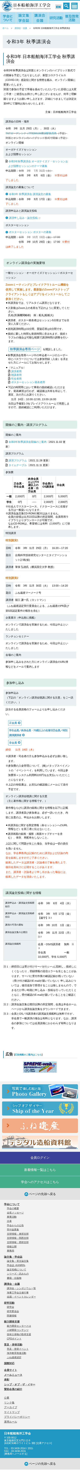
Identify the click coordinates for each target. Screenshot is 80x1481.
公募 (6, 1397)
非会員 (13, 742)
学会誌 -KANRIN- (16, 1265)
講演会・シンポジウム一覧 (21, 1288)
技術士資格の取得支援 (19, 1334)
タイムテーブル (18, 465)
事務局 (10, 1250)
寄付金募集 (13, 1229)
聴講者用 (16, 374)
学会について (12, 1204)
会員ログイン (40, 1157)
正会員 (13, 722)
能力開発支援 (12, 1321)
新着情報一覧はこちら (40, 1170)
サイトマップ (12, 1412)
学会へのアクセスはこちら (40, 1182)
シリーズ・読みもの (18, 1273)
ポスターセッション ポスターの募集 (30, 232)
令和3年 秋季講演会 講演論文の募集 (30, 194)
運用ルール (10, 1421)
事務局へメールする (16, 1453)
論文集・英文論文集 (18, 1261)
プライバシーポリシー (17, 1416)
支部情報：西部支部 (18, 1242)
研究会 (10, 1307)
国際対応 (9, 1363)
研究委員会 (13, 1311)
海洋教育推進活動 (16, 1353)
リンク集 (9, 1402)
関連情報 (12, 1315)
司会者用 (16, 378)
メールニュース (13, 1374)
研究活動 (9, 1302)
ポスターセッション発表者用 (28, 382)
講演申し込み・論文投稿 (23, 217)
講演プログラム (18, 460)
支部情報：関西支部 (18, 1238)
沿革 (9, 1221)
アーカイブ (10, 1407)
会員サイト (10, 1370)
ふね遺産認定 (14, 1357)
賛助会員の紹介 (13, 1389)
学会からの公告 (15, 1225)
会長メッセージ (15, 1212)
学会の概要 (13, 1208)
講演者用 (16, 371)
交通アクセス (44, 1443)
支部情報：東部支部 (18, 1233)
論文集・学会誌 (13, 1256)
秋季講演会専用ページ (24, 349)
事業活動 (12, 1216)
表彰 (6, 1379)
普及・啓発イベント (18, 1349)
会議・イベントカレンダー (21, 1296)
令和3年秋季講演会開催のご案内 (28, 441)
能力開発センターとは (19, 1326)
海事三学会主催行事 (18, 1292)
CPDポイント (14, 1338)
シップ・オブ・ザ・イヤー (19, 1384)
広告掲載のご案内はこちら (28, 1054)
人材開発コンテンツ (18, 1330)
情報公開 (12, 1246)
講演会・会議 (21, 28)
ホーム (5, 28)
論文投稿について (16, 1269)
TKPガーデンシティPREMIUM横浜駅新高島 (31, 133)
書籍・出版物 (14, 1278)
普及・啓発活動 (13, 1344)
